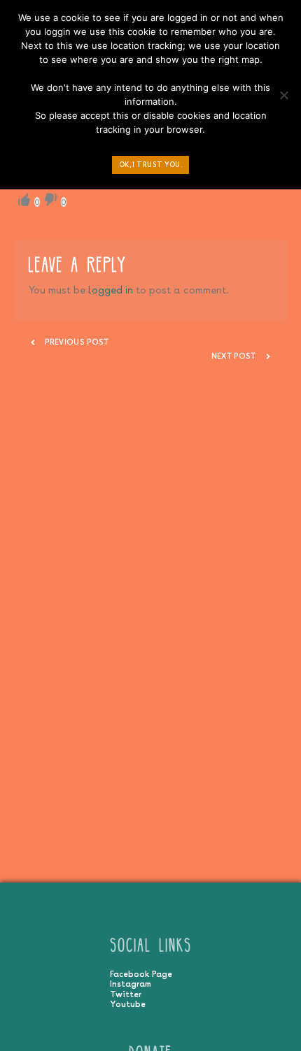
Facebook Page (141, 974)
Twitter (125, 994)
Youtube (128, 1004)
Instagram (130, 984)
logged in (110, 289)
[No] (283, 98)
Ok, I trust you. (151, 164)
